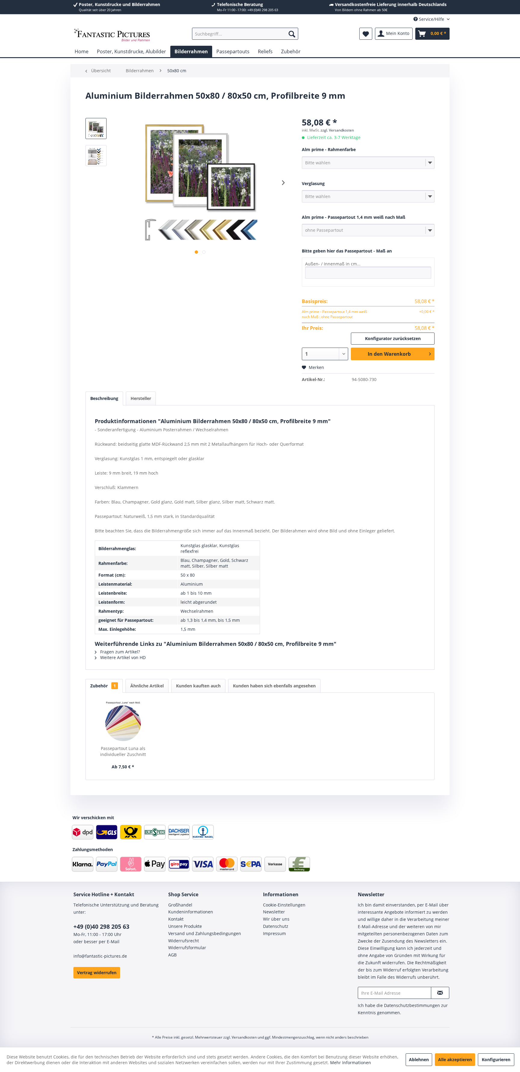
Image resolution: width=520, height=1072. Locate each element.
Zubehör (103, 686)
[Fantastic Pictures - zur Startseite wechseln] (111, 35)
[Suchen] (292, 34)
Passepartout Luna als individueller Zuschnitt (123, 751)
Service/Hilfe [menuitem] (431, 19)
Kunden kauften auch (198, 686)
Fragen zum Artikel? (119, 652)
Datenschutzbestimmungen (412, 1005)
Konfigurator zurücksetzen (393, 338)
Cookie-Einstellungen (284, 905)
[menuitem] (245, 34)
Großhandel (180, 905)
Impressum (274, 933)
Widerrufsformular (187, 947)
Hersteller (141, 398)
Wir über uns (276, 919)
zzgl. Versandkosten (337, 130)
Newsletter (274, 912)
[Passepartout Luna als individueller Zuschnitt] (123, 721)
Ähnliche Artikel (147, 686)
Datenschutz (275, 926)
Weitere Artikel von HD (122, 657)
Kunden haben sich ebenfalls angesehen (274, 686)
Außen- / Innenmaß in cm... (333, 264)
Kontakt (176, 919)
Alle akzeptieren (455, 1059)
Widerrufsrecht (183, 940)
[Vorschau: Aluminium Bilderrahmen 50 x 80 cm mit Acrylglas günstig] (96, 128)
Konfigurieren (496, 1059)
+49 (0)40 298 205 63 (101, 927)
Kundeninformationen (190, 912)
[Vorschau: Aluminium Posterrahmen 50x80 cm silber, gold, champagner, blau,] (96, 155)
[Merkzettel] (365, 34)
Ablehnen (419, 1059)
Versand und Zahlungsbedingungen (204, 933)
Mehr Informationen (350, 1062)
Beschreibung (104, 398)
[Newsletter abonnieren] (440, 993)
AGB (172, 955)
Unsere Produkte (185, 926)
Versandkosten (244, 1037)
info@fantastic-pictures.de (100, 956)
